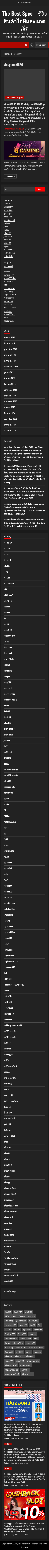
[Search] (26, 45)
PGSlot (6, 856)
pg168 (6, 827)
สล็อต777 (7, 1159)
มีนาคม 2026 (9, 343)
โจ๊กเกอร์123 (27, 1374)
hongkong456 (9, 693)
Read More (11, 176)
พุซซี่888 (7, 1124)
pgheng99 (8, 301)
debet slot (8, 647)
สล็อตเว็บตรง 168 (11, 1205)
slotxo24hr (8, 256)
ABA (5, 589)
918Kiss (7, 577)
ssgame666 (8, 1007)
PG (5, 810)
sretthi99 (8, 1002)
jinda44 (7, 223)
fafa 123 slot (9, 659)
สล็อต (6, 1141)
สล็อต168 (7, 1147)
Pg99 (6, 839)
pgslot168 (8, 862)
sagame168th (10, 294)
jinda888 (7, 717)
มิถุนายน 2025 (10, 395)
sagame (7, 920)
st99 (5, 259)
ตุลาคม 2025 (9, 372)
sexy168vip (8, 291)
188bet (6, 554)
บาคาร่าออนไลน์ (11, 1100)
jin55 (6, 226)
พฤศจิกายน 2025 (11, 366)
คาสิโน (7, 1060)
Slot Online (8, 978)
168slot (7, 548)
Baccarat (7, 618)
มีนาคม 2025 (9, 413)
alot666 (7, 271)
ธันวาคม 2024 (10, 430)
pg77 (5, 833)
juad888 (7, 740)
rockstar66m (9, 909)
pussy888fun (9, 249)
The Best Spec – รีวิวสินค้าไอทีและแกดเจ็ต (24, 20)
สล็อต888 (8, 1164)
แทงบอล (7, 1269)
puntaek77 (8, 891)
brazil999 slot (9, 635)
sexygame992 (9, 967)
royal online (8, 914)
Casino (6, 641)
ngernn (6, 798)
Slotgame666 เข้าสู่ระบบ (15, 98)
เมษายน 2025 (9, 407)
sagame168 (8, 926)
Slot (5, 973)
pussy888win (9, 314)
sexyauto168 (9, 252)
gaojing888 (9, 213)
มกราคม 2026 (10, 354)
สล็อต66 (7, 1153)
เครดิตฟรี (25, 1370)
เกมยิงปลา (8, 1246)
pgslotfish (8, 868)
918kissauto (9, 297)
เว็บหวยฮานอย (10, 1263)
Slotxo (6, 990)
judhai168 (8, 236)
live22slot (8, 304)
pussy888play (10, 278)
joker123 (7, 233)
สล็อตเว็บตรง (9, 1199)
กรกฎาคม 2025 (10, 389)
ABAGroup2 (8, 595)
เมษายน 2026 (9, 337)
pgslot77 (7, 284)
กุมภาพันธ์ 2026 (10, 349)
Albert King (9, 125)
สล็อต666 (30, 1356)
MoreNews (37, 1543)
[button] (3, 45)
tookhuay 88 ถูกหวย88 (13, 1025)
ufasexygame (9, 1054)
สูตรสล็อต (8, 1228)
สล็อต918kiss (9, 1170)
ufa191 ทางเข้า (10, 1031)
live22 (6, 746)
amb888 (7, 612)
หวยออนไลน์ (9, 321)
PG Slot (7, 816)
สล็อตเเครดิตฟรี (10, 1211)
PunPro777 (8, 879)
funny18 (7, 676)
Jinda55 (7, 711)
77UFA (6, 571)
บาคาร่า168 (8, 1095)
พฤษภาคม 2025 (10, 401)
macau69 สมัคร (10, 786)
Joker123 (7, 722)
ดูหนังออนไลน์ (10, 1077)
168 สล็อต (8, 542)
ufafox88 (7, 1048)
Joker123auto (10, 307)
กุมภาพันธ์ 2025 (10, 418)
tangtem (7, 262)
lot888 (6, 763)
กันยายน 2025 (9, 378)
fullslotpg (8, 311)
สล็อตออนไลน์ (10, 1188)
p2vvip (6, 804)
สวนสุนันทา (8, 1223)
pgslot (6, 246)
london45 (7, 757)
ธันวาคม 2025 (10, 360)
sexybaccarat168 (11, 961)
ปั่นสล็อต (7, 1106)
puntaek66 (8, 281)
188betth (8, 200)
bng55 (6, 624)
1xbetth (7, 203)
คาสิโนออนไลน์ (10, 1066)
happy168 (8, 216)
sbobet (6, 943)
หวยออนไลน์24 (10, 1240)
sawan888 (8, 938)
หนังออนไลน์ (9, 1234)
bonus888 (8, 210)
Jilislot (6, 705)
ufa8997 (7, 1042)
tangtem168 (9, 1013)
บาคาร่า (7, 1089)
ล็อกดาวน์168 (9, 1135)
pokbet (6, 874)
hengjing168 (9, 220)
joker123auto (9, 728)
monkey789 (8, 792)
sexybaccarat (9, 288)
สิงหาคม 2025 (10, 384)
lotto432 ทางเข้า (11, 769)
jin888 (6, 230)
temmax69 (8, 266)
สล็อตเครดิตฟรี (10, 1193)
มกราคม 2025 (10, 424)
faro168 (7, 664)
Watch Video (41, 45)
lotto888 (7, 781)
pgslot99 (7, 243)
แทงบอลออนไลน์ (11, 1275)
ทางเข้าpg (8, 1083)
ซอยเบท (7, 1071)
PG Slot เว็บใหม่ (10, 821)
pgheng (7, 845)
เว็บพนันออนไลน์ (11, 1257)
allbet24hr (8, 207)
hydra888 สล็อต (10, 699)
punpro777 (9, 275)
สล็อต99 (7, 1176)
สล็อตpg (7, 1182)
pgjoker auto (9, 850)
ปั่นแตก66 (8, 1112)
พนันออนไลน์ (9, 1118)
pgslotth (7, 239)
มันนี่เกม (7, 1130)
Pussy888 (8, 897)
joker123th (8, 734)
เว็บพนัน (7, 1252)
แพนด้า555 (8, 1281)
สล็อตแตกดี (8, 1217)
